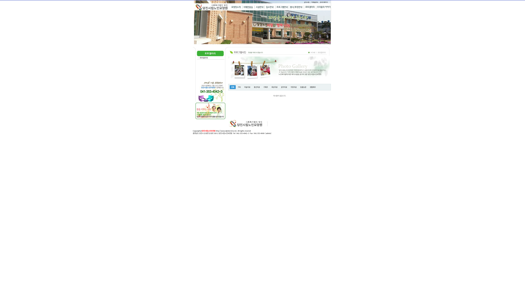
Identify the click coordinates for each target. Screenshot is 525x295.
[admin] (268, 133)
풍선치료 (257, 87)
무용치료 (294, 87)
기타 (239, 87)
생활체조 (313, 87)
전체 (232, 87)
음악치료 (284, 87)
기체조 (265, 87)
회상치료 (275, 87)
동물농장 (303, 87)
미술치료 (247, 87)
